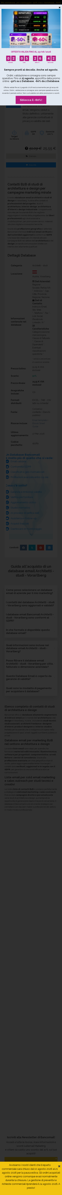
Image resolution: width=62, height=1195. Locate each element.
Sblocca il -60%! (31, 100)
